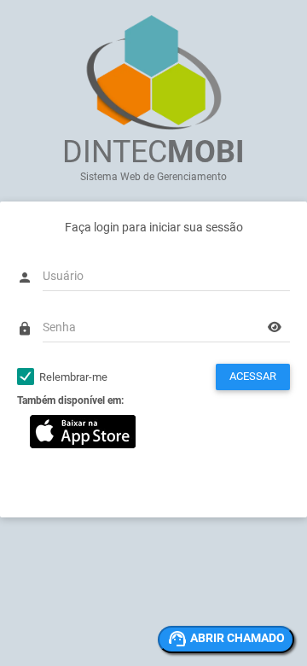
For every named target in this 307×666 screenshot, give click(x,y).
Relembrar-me (73, 377)
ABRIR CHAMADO (237, 638)
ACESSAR (252, 376)
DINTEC (153, 152)
